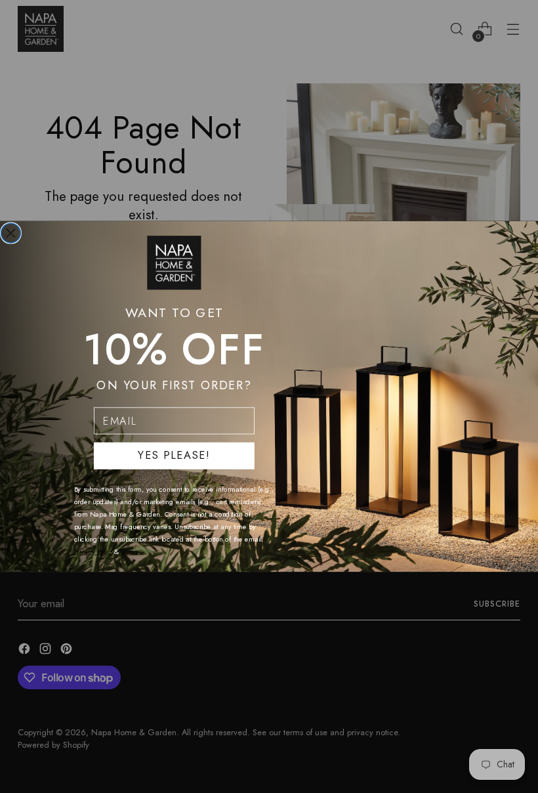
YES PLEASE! (174, 455)
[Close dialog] (11, 233)
